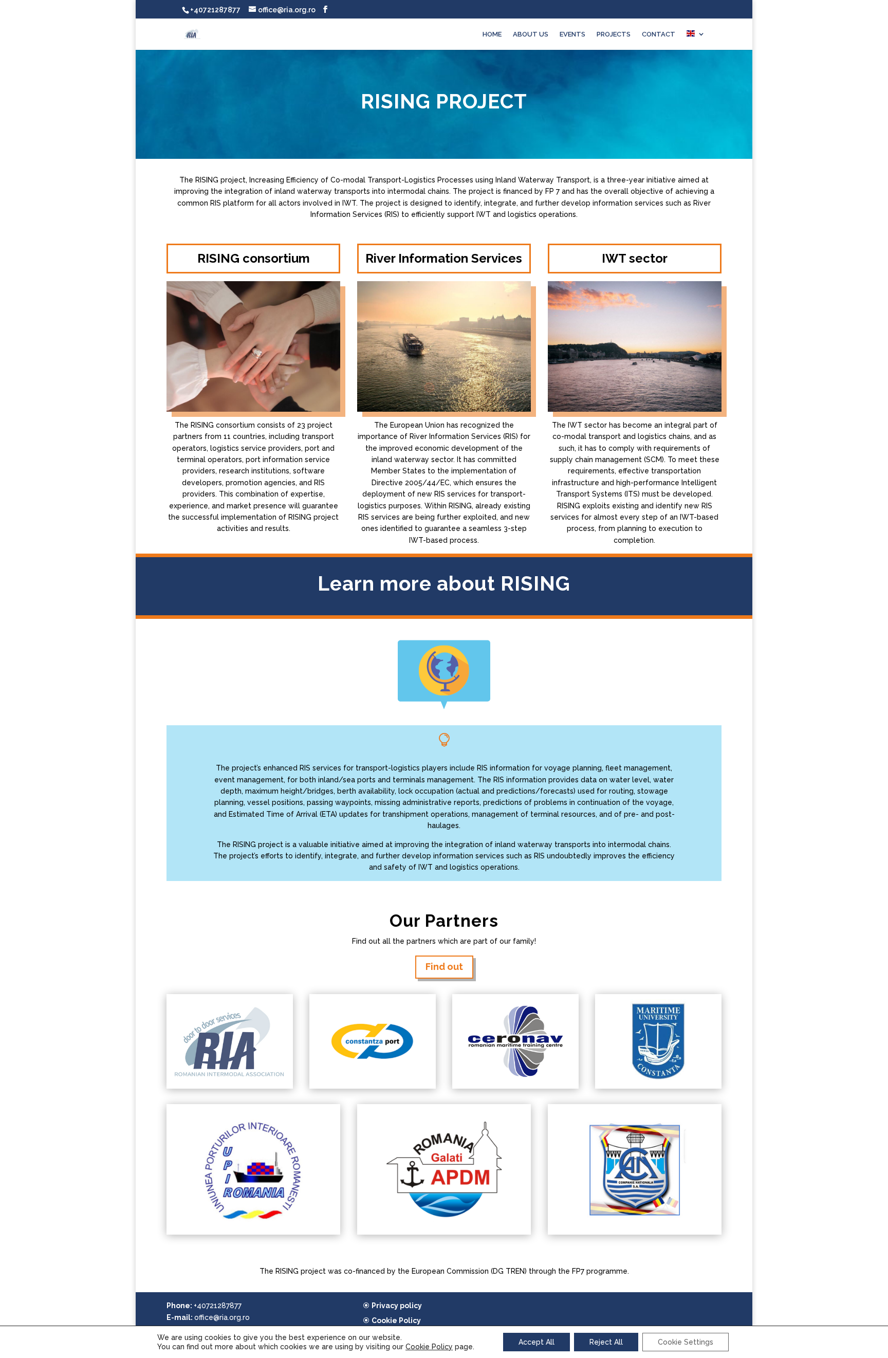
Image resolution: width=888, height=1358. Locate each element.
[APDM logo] (444, 1232)
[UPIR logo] (253, 1232)
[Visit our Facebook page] (325, 9)
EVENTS (572, 34)
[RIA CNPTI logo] (229, 1086)
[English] (696, 40)
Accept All (536, 1342)
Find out (444, 966)
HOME (492, 34)
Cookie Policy (396, 1320)
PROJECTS (614, 34)
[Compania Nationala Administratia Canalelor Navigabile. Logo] (634, 1232)
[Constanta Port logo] (372, 1086)
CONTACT (658, 34)
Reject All (606, 1342)
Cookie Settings (685, 1342)
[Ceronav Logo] (515, 1086)
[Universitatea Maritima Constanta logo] (658, 1086)
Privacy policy (397, 1305)
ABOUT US (530, 34)
